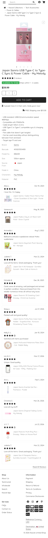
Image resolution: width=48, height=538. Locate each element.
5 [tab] (31, 67)
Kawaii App (6, 493)
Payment (29, 478)
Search (4, 489)
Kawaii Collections (16, 8)
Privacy (29, 493)
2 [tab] (20, 67)
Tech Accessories (32, 8)
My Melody (18, 175)
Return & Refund (32, 485)
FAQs (4, 505)
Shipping (29, 482)
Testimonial (6, 482)
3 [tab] (24, 67)
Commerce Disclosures (35, 496)
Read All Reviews (39, 467)
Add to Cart (24, 100)
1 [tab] (16, 67)
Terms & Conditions (33, 489)
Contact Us (6, 509)
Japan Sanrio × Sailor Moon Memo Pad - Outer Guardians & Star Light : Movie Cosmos (28, 198)
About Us (5, 478)
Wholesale (6, 485)
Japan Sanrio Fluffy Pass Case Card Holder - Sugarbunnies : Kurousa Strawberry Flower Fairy (27, 321)
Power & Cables (13, 10)
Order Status (7, 512)
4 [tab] (27, 67)
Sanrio (16, 145)
